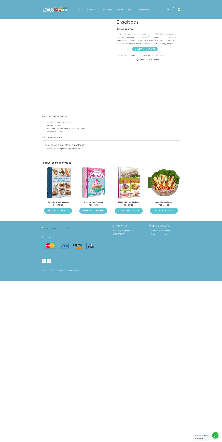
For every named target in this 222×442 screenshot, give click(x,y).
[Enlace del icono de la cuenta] (178, 9)
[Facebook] (49, 261)
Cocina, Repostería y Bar (145, 55)
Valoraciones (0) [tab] (60, 116)
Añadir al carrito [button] (58, 211)
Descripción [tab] (46, 116)
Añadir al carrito (145, 49)
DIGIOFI (54, 270)
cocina (165, 55)
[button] (97, 10)
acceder (53, 148)
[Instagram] (44, 261)
